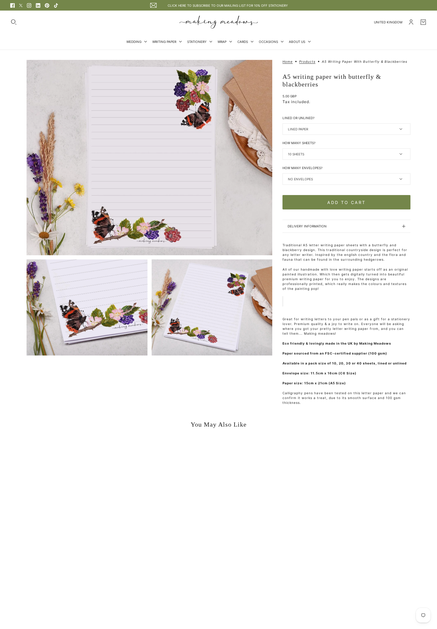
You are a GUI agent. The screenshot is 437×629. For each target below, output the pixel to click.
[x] (21, 5)
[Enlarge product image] (149, 157)
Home (287, 61)
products (307, 61)
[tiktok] (56, 5)
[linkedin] (38, 5)
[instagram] (29, 5)
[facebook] (12, 5)
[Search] (13, 22)
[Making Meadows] (218, 22)
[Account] (411, 22)
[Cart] (423, 22)
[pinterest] (47, 5)
